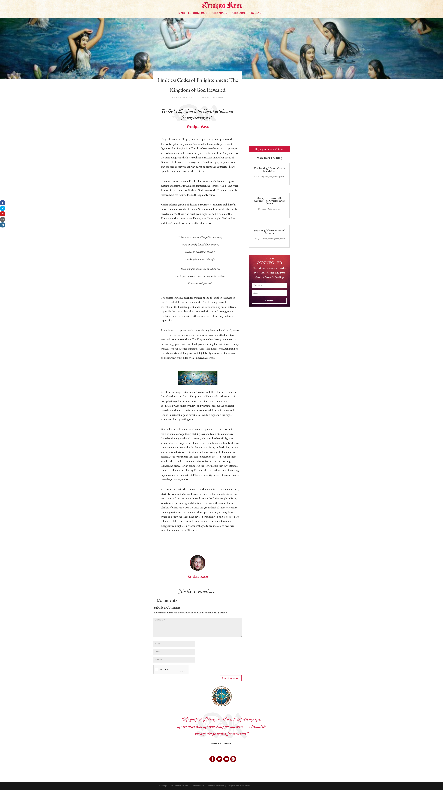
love (279, 209)
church (274, 209)
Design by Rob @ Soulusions (238, 786)
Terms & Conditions (216, 786)
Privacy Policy (198, 786)
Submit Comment (230, 678)
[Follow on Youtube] (226, 759)
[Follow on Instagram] (233, 759)
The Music (220, 13)
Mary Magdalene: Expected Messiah (269, 232)
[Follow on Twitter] (219, 759)
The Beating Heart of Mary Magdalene (269, 170)
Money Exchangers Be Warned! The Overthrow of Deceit (269, 200)
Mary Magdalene (278, 177)
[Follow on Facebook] (212, 759)
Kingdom (217, 97)
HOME (181, 13)
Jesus (270, 177)
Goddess (204, 97)
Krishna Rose (197, 13)
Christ (266, 177)
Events (256, 13)
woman (282, 239)
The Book (239, 13)
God (193, 97)
